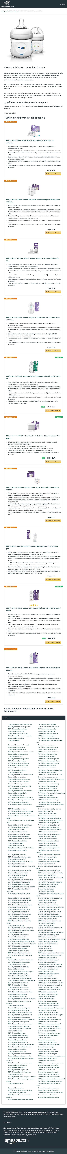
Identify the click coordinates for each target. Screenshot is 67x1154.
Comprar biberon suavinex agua (48, 960)
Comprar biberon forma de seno (18, 781)
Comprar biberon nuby (15, 756)
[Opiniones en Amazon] (33, 605)
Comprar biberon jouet (15, 843)
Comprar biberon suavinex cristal (19, 909)
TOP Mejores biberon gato (46, 736)
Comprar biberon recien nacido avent (50, 928)
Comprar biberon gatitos (16, 1088)
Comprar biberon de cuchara (47, 962)
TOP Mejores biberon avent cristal (19, 989)
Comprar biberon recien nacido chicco (50, 820)
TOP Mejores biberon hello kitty (18, 802)
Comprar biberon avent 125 (46, 1031)
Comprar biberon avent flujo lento (48, 791)
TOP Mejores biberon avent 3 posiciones (21, 866)
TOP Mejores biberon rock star (48, 733)
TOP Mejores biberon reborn (47, 1017)
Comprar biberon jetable (16, 969)
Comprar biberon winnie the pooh (48, 1067)
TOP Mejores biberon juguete (17, 875)
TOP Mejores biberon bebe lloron (19, 976)
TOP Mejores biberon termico (47, 754)
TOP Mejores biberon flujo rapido (19, 893)
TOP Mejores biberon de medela (18, 836)
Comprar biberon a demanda (17, 994)
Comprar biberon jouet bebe (17, 1049)
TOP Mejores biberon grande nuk (48, 823)
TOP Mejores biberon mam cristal (19, 882)
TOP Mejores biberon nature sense (49, 802)
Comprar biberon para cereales (48, 1012)
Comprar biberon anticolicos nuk (18, 745)
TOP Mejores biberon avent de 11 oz (50, 818)
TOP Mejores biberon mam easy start (50, 882)
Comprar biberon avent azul (47, 902)
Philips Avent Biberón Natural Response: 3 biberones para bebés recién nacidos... (33, 201)
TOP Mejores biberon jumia (46, 886)
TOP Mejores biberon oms (16, 864)
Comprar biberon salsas (16, 738)
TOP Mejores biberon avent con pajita (20, 928)
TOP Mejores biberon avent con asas (20, 791)
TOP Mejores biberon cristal (47, 1010)
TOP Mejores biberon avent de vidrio (50, 964)
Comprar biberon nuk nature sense (49, 834)
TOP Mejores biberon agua (17, 761)
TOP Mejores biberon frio (46, 891)
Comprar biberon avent (45, 951)
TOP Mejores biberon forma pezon (19, 857)
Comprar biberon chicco (16, 932)
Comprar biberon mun (45, 948)
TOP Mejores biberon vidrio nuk (48, 884)
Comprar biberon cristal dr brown (19, 834)
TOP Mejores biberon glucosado (48, 763)
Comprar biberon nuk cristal (17, 1051)
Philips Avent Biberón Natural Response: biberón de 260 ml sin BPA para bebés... (33, 609)
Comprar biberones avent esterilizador (20, 960)
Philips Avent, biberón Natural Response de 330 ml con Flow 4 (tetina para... (32, 547)
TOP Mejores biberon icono (17, 854)
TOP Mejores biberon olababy (17, 985)
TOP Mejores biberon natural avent (19, 953)
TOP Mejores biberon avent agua (48, 800)
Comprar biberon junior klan (17, 1092)
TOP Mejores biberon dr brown (18, 983)
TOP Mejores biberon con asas (18, 935)
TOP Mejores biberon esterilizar (48, 841)
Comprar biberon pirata (45, 880)
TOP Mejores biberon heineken (48, 845)
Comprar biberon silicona (16, 845)
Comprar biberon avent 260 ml (18, 907)
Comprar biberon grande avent (47, 941)
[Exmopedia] (7, 4)
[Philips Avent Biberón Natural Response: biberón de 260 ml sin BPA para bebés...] (33, 596)
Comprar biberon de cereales (47, 749)
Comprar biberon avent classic (48, 944)
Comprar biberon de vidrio (46, 731)
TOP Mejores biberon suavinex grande (20, 811)
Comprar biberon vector (45, 976)
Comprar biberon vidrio (45, 811)
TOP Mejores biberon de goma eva (19, 914)
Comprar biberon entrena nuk (47, 1001)
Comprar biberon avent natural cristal (50, 967)
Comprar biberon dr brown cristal (19, 898)
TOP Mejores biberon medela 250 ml (50, 1019)
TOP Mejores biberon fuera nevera (49, 1033)
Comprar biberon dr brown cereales (19, 1056)
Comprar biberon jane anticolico (48, 1065)
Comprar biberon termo (15, 1083)
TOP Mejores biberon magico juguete (20, 905)
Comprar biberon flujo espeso (47, 900)
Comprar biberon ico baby (16, 829)
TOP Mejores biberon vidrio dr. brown (20, 1024)
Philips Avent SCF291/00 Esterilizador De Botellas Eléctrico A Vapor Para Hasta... (33, 437)
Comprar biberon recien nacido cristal (50, 898)
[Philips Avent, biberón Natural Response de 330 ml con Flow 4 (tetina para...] (33, 537)
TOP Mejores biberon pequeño (47, 832)
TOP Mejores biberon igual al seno (49, 761)
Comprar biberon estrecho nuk (47, 839)
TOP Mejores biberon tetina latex (48, 738)
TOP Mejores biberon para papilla (48, 1044)
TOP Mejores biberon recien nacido (19, 870)
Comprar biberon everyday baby (48, 935)
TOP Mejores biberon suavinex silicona (21, 752)
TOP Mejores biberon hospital (47, 857)
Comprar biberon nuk (15, 1031)
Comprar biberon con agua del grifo (49, 980)
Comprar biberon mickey (16, 925)
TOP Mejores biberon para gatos (18, 1070)
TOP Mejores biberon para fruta (48, 1021)
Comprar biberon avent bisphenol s (49, 987)
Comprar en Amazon (54, 174)
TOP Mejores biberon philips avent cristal (51, 1079)
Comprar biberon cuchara (46, 795)
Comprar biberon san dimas (17, 777)
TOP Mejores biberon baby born (18, 912)
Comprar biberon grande (16, 1005)
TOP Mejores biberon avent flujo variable (21, 886)
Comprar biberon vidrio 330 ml (18, 973)
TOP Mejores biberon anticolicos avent (50, 953)
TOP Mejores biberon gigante (17, 809)
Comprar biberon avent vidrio (17, 937)
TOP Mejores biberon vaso (17, 1033)
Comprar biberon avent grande (18, 916)
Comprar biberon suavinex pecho (48, 1072)
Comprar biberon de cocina (46, 996)
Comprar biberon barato (45, 859)
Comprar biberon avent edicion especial (51, 1008)
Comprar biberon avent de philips (48, 914)
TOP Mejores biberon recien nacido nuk (21, 1044)
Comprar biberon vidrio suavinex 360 (20, 724)
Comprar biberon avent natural (18, 768)
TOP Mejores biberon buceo (47, 937)
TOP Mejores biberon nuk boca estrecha (21, 1019)
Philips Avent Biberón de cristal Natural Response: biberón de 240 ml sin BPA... (33, 377)
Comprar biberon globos (45, 930)
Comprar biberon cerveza (16, 747)
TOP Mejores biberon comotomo (18, 967)
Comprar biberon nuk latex (46, 1040)
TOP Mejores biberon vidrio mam (48, 973)
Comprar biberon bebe (15, 1074)
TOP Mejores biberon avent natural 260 (50, 983)
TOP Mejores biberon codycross (48, 759)
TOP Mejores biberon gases (47, 724)
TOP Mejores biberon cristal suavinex (20, 797)
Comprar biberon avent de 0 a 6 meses (50, 877)
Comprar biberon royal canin (17, 1040)
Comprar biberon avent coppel (47, 813)
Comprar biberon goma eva (17, 964)
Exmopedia (4, 11)
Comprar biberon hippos (45, 971)
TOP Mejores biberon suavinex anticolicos (22, 944)
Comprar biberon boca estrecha (48, 1088)
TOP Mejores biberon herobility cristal (50, 770)
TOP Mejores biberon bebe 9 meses (20, 1047)
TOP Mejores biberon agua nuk (48, 786)
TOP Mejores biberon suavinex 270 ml (20, 775)
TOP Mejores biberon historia (17, 841)
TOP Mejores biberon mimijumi (48, 994)
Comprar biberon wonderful (17, 749)
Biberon (16, 11)
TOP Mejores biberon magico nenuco (50, 955)
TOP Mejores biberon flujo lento (48, 797)
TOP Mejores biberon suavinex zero (20, 1063)
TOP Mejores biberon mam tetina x (19, 900)
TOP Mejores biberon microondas (19, 946)
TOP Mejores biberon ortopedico (48, 827)
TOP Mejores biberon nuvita (47, 729)
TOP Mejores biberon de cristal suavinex (51, 779)
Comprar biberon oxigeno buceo (18, 784)
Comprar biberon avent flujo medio (49, 854)
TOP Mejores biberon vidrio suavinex (20, 1012)
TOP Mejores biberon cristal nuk (48, 752)
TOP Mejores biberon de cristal (48, 747)
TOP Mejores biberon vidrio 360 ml (19, 813)
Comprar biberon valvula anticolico (19, 839)
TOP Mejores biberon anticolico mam (20, 861)
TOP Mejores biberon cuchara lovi (49, 825)
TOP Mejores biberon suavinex (48, 969)
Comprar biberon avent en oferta (48, 1074)
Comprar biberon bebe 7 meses (18, 918)
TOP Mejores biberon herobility (18, 1035)
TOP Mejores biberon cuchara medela (50, 873)
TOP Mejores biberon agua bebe (18, 759)
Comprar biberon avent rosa (47, 1042)
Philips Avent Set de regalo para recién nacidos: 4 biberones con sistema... (30, 142)
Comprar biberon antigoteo (46, 745)
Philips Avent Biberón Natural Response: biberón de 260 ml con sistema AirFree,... (33, 318)
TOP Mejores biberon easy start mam (20, 1099)
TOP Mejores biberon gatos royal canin (50, 1063)
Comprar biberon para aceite (17, 850)
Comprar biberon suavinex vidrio (48, 1090)
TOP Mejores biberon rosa (16, 1067)
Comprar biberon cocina (16, 731)
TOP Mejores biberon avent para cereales (21, 1076)
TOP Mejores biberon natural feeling (20, 1090)
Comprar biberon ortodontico (47, 1095)
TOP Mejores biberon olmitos (17, 729)
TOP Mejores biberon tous (46, 1070)
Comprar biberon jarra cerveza (48, 1051)
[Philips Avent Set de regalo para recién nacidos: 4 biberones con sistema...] (33, 131)
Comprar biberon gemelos (46, 925)
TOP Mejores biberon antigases (18, 763)
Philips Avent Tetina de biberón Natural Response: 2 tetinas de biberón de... (32, 259)
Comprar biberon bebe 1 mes (17, 1065)
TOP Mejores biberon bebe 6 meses (49, 921)
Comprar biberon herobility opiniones (50, 809)
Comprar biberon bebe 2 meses (18, 951)
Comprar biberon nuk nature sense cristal (51, 939)
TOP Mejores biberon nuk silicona (19, 1017)
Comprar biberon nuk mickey (17, 996)
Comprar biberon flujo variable (18, 873)
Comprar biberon (13, 740)
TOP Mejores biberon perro (46, 1060)
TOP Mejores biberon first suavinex (19, 1072)
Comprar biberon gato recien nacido (49, 912)
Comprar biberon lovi (44, 1038)
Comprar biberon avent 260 (46, 864)
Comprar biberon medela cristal (48, 905)
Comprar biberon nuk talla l (46, 756)
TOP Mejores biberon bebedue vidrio (50, 916)
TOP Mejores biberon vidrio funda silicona (51, 793)
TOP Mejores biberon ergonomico (49, 848)
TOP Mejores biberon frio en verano (49, 989)
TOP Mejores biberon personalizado (19, 978)
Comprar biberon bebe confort (18, 754)
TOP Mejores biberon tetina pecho (49, 1076)
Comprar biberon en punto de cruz (19, 779)
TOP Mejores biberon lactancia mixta (50, 1081)
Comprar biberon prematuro (47, 816)
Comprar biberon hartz (15, 772)
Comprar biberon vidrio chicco (47, 978)
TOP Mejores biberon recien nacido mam (51, 1056)
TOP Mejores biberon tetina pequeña (50, 829)
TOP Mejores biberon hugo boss (18, 1021)
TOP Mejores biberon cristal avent (49, 870)
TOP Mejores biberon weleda (17, 948)
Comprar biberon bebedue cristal (48, 1097)
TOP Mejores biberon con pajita (48, 1026)
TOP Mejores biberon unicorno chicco (20, 992)
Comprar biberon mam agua (47, 1049)
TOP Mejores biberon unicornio (18, 827)
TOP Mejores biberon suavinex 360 (19, 786)
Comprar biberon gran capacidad (18, 1026)
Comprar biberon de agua (46, 1047)
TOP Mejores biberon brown (17, 770)
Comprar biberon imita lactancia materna (21, 980)
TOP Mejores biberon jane (46, 923)
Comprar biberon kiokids (46, 889)
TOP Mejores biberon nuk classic (19, 884)
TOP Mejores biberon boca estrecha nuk (21, 941)
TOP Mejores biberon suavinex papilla (20, 971)
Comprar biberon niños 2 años (47, 788)
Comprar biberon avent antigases (19, 1008)
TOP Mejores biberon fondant (47, 992)
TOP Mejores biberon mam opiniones (20, 1054)
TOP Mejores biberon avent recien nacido (21, 999)
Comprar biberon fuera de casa (18, 987)
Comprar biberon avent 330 (17, 859)
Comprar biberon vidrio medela (18, 1038)
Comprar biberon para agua (46, 843)
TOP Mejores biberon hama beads (49, 861)
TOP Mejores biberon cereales (18, 765)
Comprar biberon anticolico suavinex (50, 1028)
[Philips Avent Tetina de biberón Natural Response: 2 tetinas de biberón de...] (33, 249)
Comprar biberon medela (16, 877)
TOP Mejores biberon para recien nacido (21, 800)
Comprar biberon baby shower (47, 1058)
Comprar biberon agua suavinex (18, 939)
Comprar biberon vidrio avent (47, 836)
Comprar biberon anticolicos (47, 768)
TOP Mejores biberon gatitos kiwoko (20, 1015)
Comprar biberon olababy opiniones (19, 1028)
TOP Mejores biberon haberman (48, 1003)
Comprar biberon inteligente (47, 875)
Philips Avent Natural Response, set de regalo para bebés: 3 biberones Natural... (32, 488)
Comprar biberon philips (16, 795)
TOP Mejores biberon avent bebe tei (20, 804)
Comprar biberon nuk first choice (48, 727)
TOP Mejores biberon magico (47, 1054)
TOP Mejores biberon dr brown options (50, 1092)
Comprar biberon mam (45, 946)
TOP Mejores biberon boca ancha (19, 962)
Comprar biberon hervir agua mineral (20, 825)
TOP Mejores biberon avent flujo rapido (21, 930)
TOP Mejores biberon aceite (47, 781)
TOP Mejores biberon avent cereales (20, 736)
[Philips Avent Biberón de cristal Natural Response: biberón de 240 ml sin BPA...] (33, 367)
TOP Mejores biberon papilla (47, 772)
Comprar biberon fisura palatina (48, 1035)
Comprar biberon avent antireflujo (48, 784)
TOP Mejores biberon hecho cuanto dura (51, 907)
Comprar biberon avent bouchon (48, 1005)
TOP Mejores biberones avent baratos (20, 880)
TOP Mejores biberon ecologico (18, 1010)
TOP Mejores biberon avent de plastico (50, 932)
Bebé (11, 11)
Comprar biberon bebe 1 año (17, 793)
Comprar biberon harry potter (47, 918)
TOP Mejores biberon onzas (47, 765)
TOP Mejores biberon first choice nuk (50, 775)
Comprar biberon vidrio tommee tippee (50, 1015)
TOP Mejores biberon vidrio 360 (18, 902)
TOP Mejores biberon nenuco (47, 957)
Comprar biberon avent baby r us (48, 909)
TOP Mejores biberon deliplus (17, 832)
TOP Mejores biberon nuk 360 (18, 1042)
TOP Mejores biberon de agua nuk (19, 727)
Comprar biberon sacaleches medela (50, 985)
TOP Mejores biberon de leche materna (21, 848)
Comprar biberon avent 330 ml (18, 733)
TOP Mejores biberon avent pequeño (50, 1024)
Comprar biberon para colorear (48, 777)
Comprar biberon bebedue (46, 999)
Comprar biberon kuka (15, 788)
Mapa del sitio (50, 1151)
